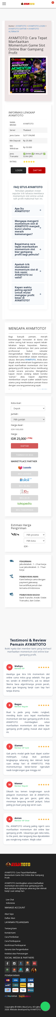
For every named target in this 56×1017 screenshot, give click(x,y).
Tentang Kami (11, 928)
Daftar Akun (10, 918)
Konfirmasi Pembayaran (15, 945)
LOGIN (18, 170)
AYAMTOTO (21, 26)
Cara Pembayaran (13, 941)
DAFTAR (37, 170)
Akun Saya (9, 914)
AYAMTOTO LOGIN (36, 26)
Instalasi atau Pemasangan (16, 953)
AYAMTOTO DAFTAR (17, 28)
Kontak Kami (10, 932)
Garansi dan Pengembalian (16, 949)
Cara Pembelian (12, 937)
